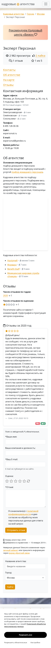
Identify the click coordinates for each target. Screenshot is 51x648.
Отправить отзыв (16, 530)
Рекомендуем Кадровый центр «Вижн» (25, 32)
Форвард (11, 264)
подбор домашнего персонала (27, 172)
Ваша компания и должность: (20, 448)
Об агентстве (11, 75)
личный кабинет (10, 550)
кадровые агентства (18, 4)
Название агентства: (15, 561)
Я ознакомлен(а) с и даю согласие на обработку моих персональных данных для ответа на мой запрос (25, 517)
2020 (5, 295)
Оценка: (9, 476)
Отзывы (8, 85)
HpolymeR (12, 260)
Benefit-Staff (13, 269)
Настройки (35, 642)
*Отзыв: (9, 487)
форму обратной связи (19, 553)
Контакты (9, 70)
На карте (8, 80)
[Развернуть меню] (45, 4)
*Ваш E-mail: (11, 459)
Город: (8, 572)
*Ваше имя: (11, 436)
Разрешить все (25, 635)
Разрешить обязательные (15, 642)
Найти (10, 586)
